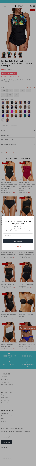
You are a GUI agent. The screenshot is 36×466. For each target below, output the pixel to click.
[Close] (32, 218)
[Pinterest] (18, 246)
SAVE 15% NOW (18, 241)
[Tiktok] (20, 246)
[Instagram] (15, 246)
